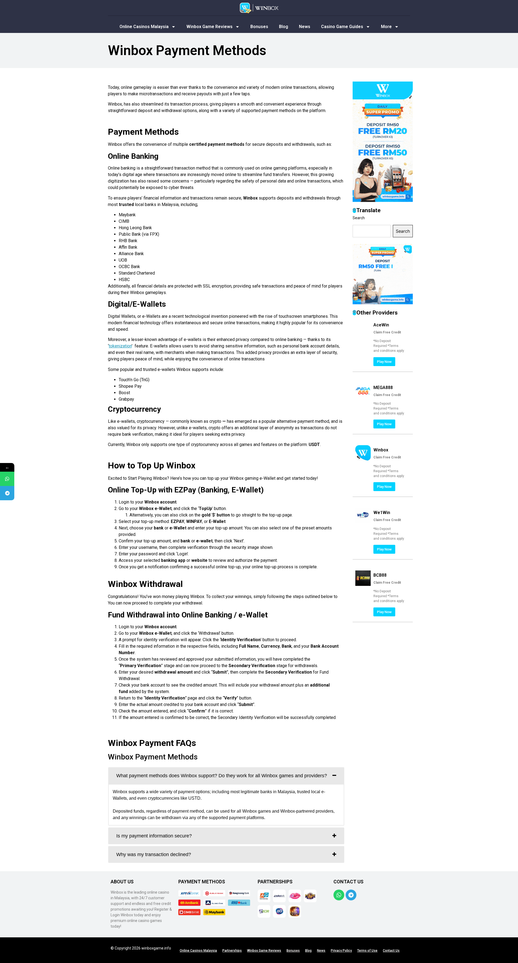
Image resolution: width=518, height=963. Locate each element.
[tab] (226, 775)
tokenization (120, 346)
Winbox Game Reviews (209, 26)
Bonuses (259, 26)
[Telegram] (351, 895)
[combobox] (372, 231)
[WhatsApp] (7, 479)
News (304, 26)
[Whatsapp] (338, 895)
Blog (283, 26)
